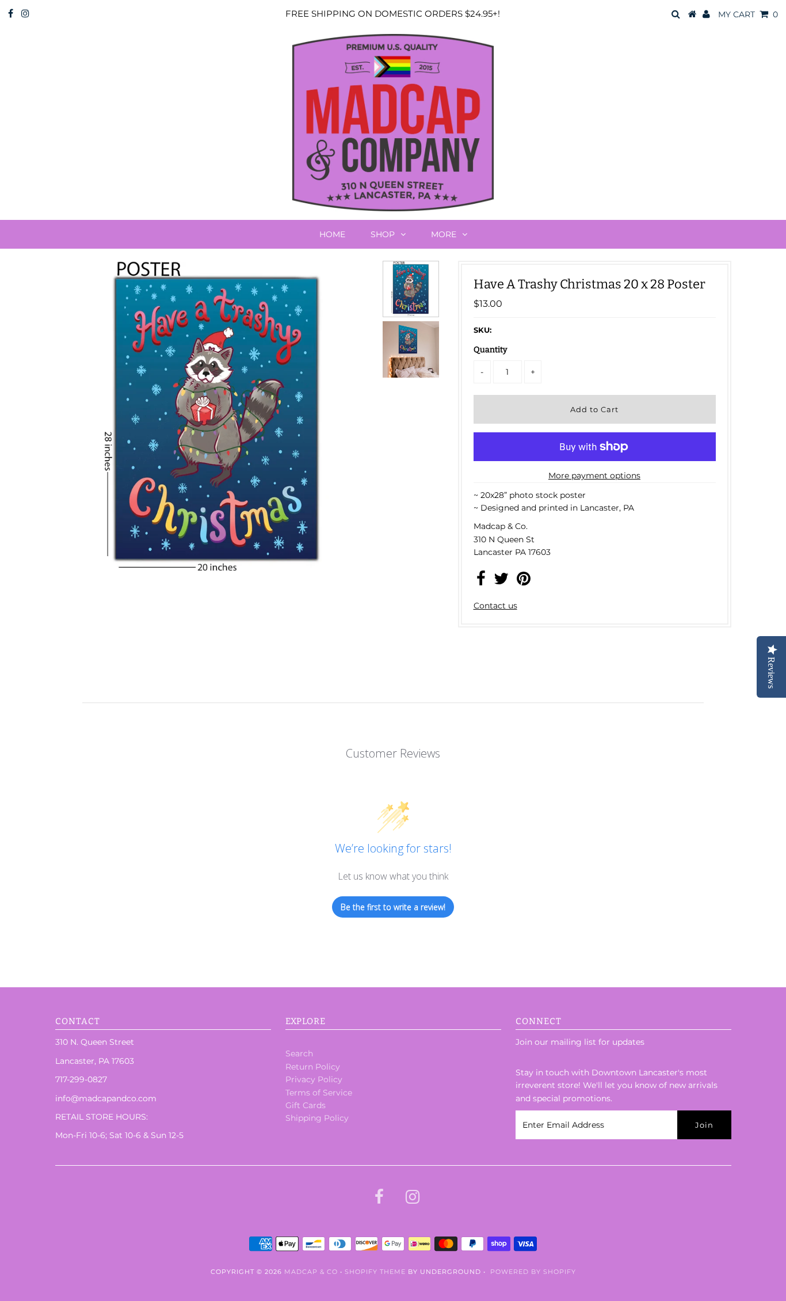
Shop (383, 234)
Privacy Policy (313, 1079)
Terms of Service (318, 1092)
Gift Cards (305, 1105)
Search (299, 1053)
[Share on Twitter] (501, 581)
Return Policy (312, 1067)
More (443, 234)
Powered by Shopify (533, 1272)
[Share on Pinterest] (524, 581)
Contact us (495, 605)
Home (332, 234)
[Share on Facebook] (481, 581)
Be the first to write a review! (393, 906)
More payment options (594, 475)
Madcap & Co (311, 1272)
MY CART (748, 14)
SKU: (482, 329)
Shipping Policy (317, 1118)
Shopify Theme (375, 1272)
